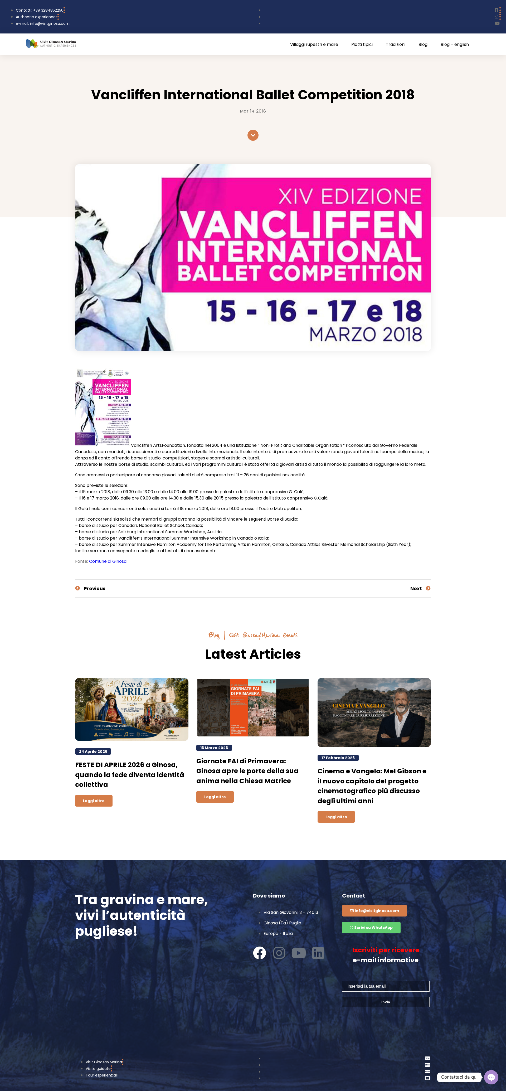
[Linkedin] (318, 952)
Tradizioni (395, 44)
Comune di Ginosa (107, 561)
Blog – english (455, 44)
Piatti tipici (362, 44)
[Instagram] (279, 952)
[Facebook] (259, 952)
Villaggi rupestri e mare (314, 44)
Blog (423, 44)
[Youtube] (298, 952)
